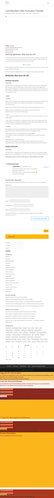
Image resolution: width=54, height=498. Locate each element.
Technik (45, 339)
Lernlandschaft (32, 332)
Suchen (46, 231)
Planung (19, 339)
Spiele (41, 339)
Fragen (36, 328)
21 (12, 355)
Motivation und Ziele (10, 267)
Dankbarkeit (8, 328)
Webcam (38, 341)
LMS (33, 334)
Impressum (15, 366)
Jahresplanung (30, 330)
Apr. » (10, 359)
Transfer (25, 341)
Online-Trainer (37, 337)
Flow (29, 328)
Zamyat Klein (8, 316)
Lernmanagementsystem (41, 332)
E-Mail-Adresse (9, 205)
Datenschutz (23, 366)
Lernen (20, 332)
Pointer (28, 339)
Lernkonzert (25, 332)
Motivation (8, 337)
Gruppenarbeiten (9, 330)
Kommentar (8, 185)
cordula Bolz (15, 166)
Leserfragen (8, 334)
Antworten (46, 167)
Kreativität (7, 263)
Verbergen (11, 45)
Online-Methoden (9, 269)
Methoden (42, 334)
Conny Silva (8, 318)
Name (7, 201)
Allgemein (7, 256)
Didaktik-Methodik (9, 261)
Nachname (8, 245)
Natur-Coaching (15, 337)
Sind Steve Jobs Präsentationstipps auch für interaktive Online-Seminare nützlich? (24, 303)
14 (12, 353)
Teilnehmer (8, 341)
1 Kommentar (36, 13)
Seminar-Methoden (26, 13)
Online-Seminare (9, 272)
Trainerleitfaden (18, 341)
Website (7, 209)
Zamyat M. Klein (11, 13)
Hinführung (24, 330)
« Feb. (6, 359)
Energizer (25, 328)
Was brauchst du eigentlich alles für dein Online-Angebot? (19, 299)
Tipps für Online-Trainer (11, 287)
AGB (29, 366)
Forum (33, 328)
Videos (29, 341)
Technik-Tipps (8, 285)
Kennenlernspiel (9, 332)
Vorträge (33, 341)
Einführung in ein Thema (17, 328)
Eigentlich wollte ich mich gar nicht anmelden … (16, 297)
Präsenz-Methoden (9, 278)
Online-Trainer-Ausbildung (11, 339)
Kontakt (9, 366)
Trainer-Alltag (8, 289)
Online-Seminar (30, 337)
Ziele (43, 341)
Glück (41, 328)
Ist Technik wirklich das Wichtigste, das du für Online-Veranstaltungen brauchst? (24, 306)
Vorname (7, 242)
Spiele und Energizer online (11, 282)
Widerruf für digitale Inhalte (38, 366)
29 (18, 357)
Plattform (24, 339)
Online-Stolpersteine (10, 274)
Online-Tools (8, 276)
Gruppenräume (17, 330)
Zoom (46, 341)
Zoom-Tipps (8, 291)
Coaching (7, 258)
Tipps (13, 341)
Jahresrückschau (37, 330)
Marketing (7, 265)
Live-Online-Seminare (16, 334)
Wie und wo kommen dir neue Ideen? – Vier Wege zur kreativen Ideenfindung (23, 301)
